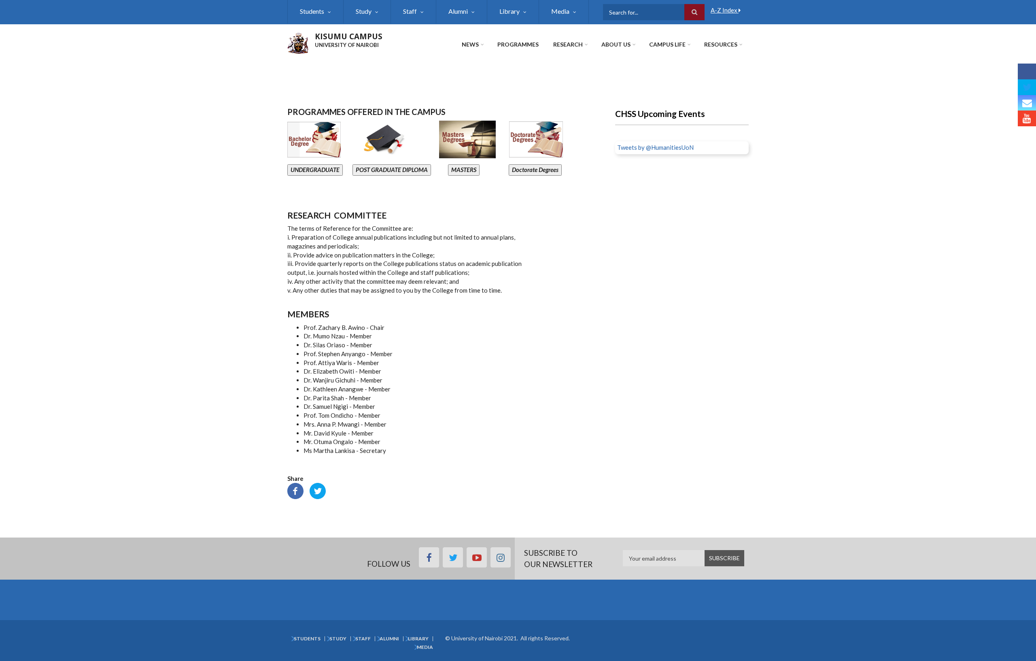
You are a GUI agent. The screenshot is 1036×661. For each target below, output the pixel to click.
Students (312, 11)
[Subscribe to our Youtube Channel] (1027, 118)
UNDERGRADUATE (315, 169)
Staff (410, 11)
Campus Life (667, 44)
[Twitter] (318, 490)
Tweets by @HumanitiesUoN (655, 147)
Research (568, 44)
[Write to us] (1027, 103)
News (470, 44)
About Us (616, 44)
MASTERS (463, 169)
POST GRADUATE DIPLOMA (392, 169)
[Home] (298, 42)
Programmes (518, 44)
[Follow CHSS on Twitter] (1027, 87)
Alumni (458, 11)
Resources (720, 44)
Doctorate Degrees (535, 169)
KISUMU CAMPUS (348, 36)
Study (364, 11)
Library (509, 11)
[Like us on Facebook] (1027, 71)
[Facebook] (295, 490)
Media (560, 11)
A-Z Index (725, 10)
